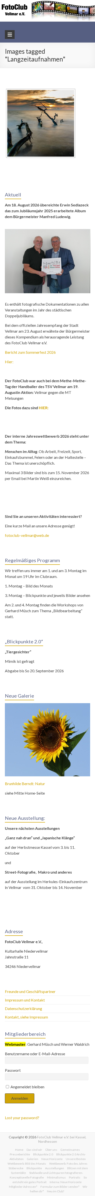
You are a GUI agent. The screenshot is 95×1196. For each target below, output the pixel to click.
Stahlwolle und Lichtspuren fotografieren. (56, 1173)
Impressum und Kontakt (25, 1000)
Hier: (9, 361)
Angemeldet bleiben (27, 1086)
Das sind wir (34, 1150)
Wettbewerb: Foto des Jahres (68, 1163)
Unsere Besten (76, 1159)
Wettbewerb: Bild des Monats (27, 1163)
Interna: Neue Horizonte (66, 1182)
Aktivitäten (17, 1159)
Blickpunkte (34, 1168)
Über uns (51, 1150)
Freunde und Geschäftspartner (30, 991)
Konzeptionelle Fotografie (27, 1177)
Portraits (74, 1177)
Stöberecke (16, 1168)
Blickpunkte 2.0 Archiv (70, 1154)
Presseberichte (20, 1154)
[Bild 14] (40, 123)
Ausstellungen (54, 1168)
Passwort (13, 1070)
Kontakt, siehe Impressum (26, 1017)
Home (19, 1150)
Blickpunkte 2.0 (43, 1154)
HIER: (43, 407)
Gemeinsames (70, 1150)
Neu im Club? (55, 1191)
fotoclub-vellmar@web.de (27, 535)
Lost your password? (22, 1117)
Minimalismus (56, 1177)
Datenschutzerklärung (23, 1008)
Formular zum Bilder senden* (59, 1186)
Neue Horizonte (52, 1159)
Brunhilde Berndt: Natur (25, 783)
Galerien (32, 1159)
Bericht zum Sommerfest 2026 (30, 352)
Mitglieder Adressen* (23, 1186)
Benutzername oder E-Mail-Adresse (35, 1053)
